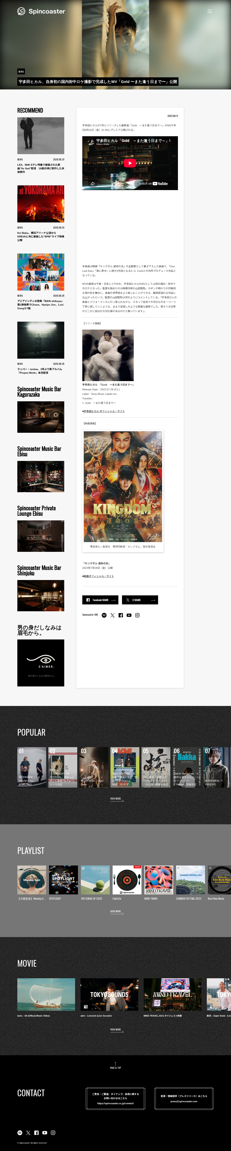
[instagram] (137, 617)
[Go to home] (41, 11)
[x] (112, 617)
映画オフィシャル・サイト (99, 576)
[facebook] (121, 617)
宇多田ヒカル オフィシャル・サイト (104, 411)
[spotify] (104, 617)
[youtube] (129, 617)
